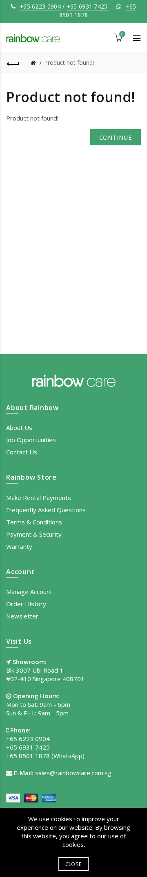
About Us (19, 427)
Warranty (19, 546)
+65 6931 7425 (87, 6)
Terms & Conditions (34, 522)
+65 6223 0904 (40, 6)
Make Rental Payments (38, 497)
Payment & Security (34, 534)
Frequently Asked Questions (46, 510)
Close (73, 864)
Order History (26, 604)
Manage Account (29, 592)
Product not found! (69, 62)
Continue (115, 137)
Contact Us (21, 452)
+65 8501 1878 (28, 756)
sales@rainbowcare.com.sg (73, 773)
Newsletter (22, 616)
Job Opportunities (31, 440)
